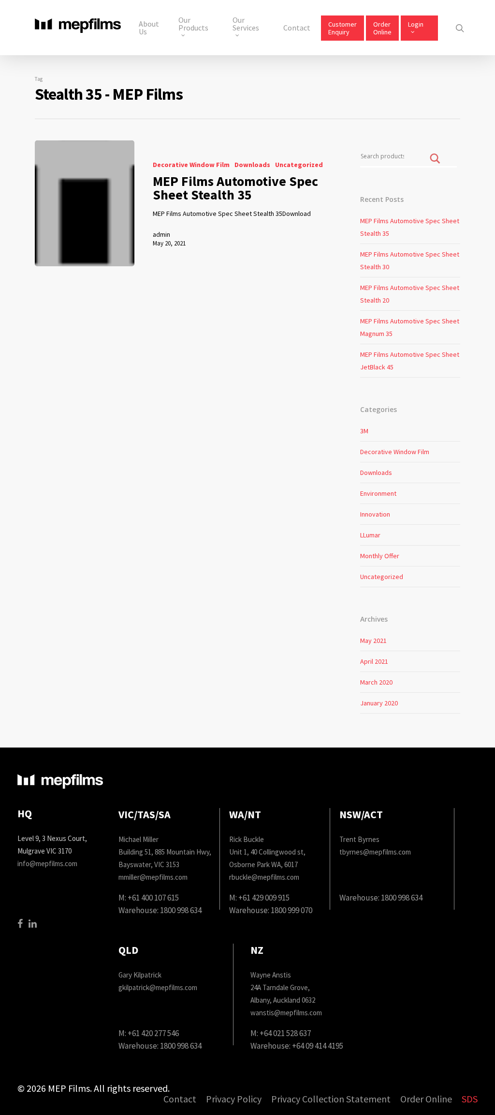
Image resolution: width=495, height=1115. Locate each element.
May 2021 (373, 640)
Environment (378, 493)
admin (161, 234)
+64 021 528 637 (285, 1033)
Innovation (375, 514)
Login (415, 24)
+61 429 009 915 (264, 897)
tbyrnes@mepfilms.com (375, 851)
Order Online (382, 28)
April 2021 (374, 661)
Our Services (246, 24)
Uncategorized (299, 164)
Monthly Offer (379, 555)
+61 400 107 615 (153, 897)
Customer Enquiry (342, 28)
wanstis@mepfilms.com (286, 1012)
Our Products (193, 24)
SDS (470, 1099)
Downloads (252, 164)
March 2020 (376, 682)
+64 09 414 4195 (317, 1045)
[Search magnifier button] (435, 165)
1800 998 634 (181, 910)
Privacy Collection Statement (331, 1099)
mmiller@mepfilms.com (153, 877)
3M (364, 431)
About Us (149, 27)
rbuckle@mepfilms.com (264, 877)
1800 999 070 (291, 910)
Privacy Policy (234, 1099)
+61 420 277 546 (153, 1033)
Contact (296, 27)
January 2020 (379, 703)
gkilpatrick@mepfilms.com (157, 987)
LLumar (370, 535)
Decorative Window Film (191, 164)
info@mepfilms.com (47, 863)
